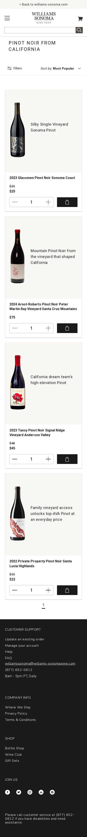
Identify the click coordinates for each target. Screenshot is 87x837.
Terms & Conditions (20, 719)
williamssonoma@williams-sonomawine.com (40, 663)
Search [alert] (79, 30)
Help (8, 651)
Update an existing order (24, 639)
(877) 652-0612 (18, 670)
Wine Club (13, 754)
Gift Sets (12, 760)
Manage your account (22, 645)
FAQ (8, 658)
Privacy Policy (16, 713)
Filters (18, 68)
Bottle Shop (14, 748)
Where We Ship (18, 707)
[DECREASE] (18, 202)
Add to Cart (67, 202)
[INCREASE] (45, 202)
